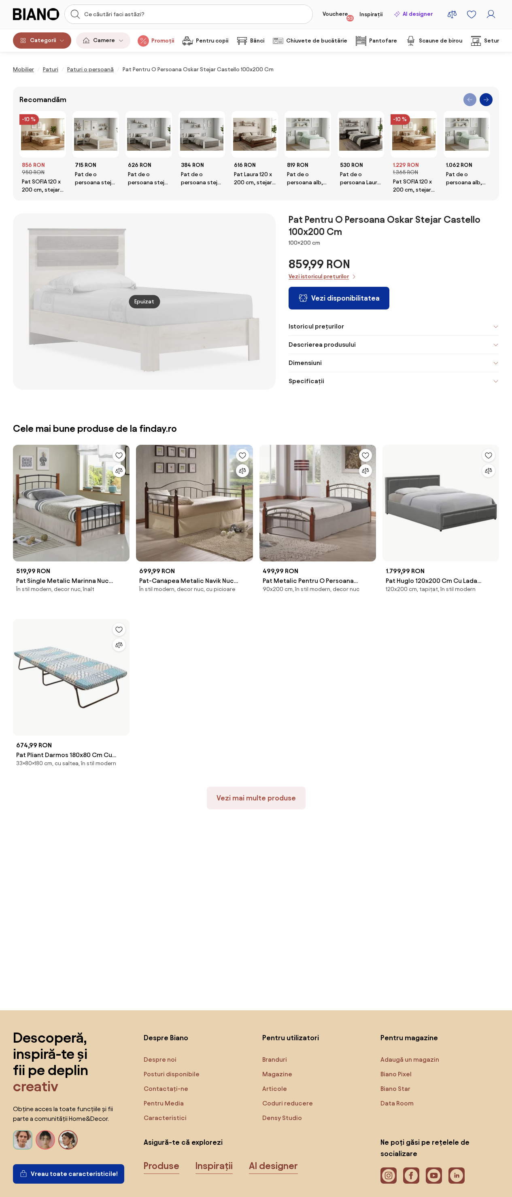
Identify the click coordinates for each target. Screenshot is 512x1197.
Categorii (43, 40)
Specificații (306, 381)
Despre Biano (166, 1037)
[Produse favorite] (471, 14)
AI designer (418, 14)
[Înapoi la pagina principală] (36, 14)
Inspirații (370, 14)
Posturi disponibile (172, 1074)
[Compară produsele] (452, 14)
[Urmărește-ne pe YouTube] (434, 1175)
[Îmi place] (119, 455)
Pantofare (383, 41)
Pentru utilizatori (290, 1037)
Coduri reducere (287, 1103)
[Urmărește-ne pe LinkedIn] (456, 1175)
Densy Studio (282, 1117)
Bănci (257, 41)
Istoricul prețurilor (316, 326)
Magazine (277, 1074)
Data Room (397, 1103)
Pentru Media (164, 1103)
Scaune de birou (440, 41)
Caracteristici (165, 1117)
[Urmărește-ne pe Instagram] (388, 1175)
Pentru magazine (409, 1037)
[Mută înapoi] (469, 99)
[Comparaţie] (119, 470)
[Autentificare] (491, 14)
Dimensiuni (305, 362)
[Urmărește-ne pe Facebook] (411, 1175)
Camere (104, 40)
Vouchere (338, 16)
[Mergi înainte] (486, 99)
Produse (161, 1166)
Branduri (274, 1059)
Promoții (162, 41)
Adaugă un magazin (409, 1059)
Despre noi (160, 1059)
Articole (274, 1088)
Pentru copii (212, 41)
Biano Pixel (396, 1074)
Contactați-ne (166, 1088)
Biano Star (395, 1088)
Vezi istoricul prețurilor (319, 276)
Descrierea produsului (322, 344)
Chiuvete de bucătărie (316, 41)
